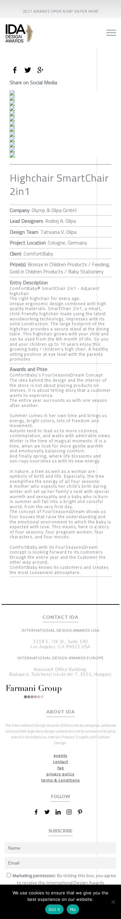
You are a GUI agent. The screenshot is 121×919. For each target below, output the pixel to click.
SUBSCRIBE (60, 830)
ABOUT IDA (60, 711)
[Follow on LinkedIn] (60, 812)
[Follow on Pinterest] (82, 812)
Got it (54, 909)
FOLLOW (60, 796)
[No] (113, 902)
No (73, 909)
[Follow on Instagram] (71, 812)
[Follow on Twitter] (50, 812)
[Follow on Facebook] (39, 812)
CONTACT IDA (60, 617)
